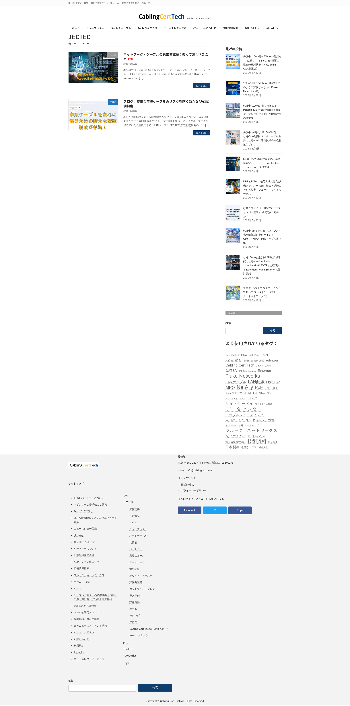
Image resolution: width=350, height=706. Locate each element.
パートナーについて (85, 548)
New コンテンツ (138, 635)
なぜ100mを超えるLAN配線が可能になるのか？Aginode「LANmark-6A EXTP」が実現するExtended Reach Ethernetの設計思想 (262, 265)
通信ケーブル (249, 447)
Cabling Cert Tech (239, 365)
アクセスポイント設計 (235, 398)
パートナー (135, 549)
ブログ (133, 622)
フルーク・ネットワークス (251, 430)
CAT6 (268, 365)
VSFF (235, 393)
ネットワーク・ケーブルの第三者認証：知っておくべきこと (165, 56)
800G (244, 355)
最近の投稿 (187, 484)
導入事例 (134, 595)
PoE (259, 387)
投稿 (125, 496)
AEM (265, 355)
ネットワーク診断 (234, 425)
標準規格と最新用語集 (86, 619)
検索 (228, 323)
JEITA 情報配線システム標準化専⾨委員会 (95, 519)
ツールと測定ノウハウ (86, 612)
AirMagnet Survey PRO (254, 360)
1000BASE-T (254, 355)
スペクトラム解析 (264, 404)
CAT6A (231, 371)
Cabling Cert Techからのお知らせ (148, 628)
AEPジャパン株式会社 (86, 561)
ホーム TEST (82, 581)
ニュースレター (138, 529)
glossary (78, 535)
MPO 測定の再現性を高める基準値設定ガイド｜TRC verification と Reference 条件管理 (261, 163)
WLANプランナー (267, 393)
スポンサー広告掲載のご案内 (90, 504)
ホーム (77, 588)
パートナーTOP (138, 535)
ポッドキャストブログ (142, 589)
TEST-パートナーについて (89, 497)
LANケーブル (235, 382)
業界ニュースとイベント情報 (90, 625)
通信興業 (263, 447)
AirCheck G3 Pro (233, 360)
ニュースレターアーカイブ (89, 658)
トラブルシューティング (244, 415)
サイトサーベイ (239, 403)
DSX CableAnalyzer (247, 371)
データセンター (243, 409)
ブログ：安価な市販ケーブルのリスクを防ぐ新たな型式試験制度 (166, 103)
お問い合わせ (81, 639)
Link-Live (273, 382)
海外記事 (134, 568)
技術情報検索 (81, 568)
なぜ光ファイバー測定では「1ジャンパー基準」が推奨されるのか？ (261, 212)
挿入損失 (273, 442)
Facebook (189, 510)
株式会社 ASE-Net (84, 541)
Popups (127, 643)
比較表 (133, 542)
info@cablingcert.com (199, 470)
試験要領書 (135, 582)
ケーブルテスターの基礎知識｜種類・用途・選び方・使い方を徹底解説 (95, 597)
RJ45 (228, 393)
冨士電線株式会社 (256, 436)
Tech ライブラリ (83, 511)
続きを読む (201, 86)
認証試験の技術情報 (85, 605)
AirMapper (272, 360)
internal (232, 313)
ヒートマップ (252, 425)
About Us (79, 652)
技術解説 (134, 515)
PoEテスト (271, 388)
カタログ (252, 398)
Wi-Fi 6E (253, 392)
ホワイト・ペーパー (140, 575)
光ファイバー (235, 436)
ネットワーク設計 (264, 420)
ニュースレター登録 (85, 528)
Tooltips (128, 649)
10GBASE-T (232, 354)
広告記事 (134, 509)
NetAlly (245, 387)
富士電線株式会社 (235, 442)
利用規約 (79, 645)
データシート (137, 562)
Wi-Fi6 (243, 393)
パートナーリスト (84, 632)
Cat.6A (259, 365)
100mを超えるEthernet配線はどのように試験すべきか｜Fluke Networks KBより (261, 87)
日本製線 (232, 447)
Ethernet (264, 371)
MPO (230, 387)
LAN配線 (256, 381)
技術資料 (257, 441)
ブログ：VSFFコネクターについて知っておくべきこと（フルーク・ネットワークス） (261, 292)
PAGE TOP (339, 682)
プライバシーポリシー (194, 490)
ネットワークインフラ (238, 420)
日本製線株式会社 (84, 555)
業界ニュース (137, 555)
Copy (240, 510)
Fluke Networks (242, 376)
